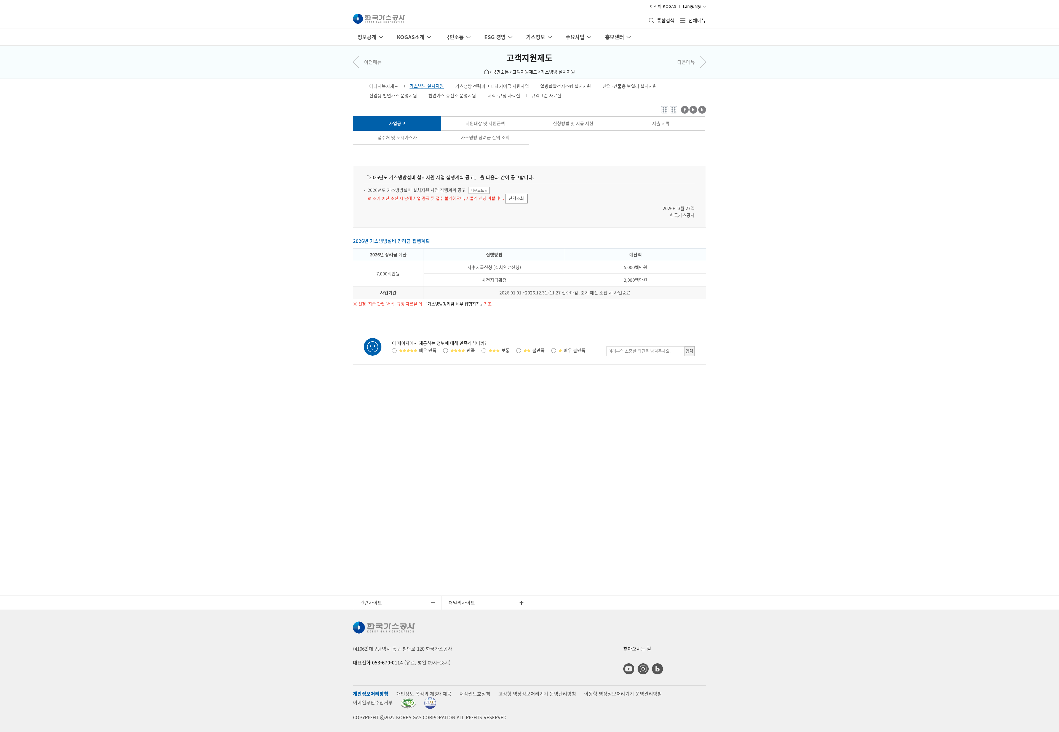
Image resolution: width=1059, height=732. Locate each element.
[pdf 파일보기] (408, 703)
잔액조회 (516, 198)
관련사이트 (371, 602)
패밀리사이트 (461, 602)
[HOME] (486, 71)
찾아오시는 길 (637, 648)
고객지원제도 (529, 57)
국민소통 (500, 71)
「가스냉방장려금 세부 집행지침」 (453, 304)
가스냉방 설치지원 (558, 71)
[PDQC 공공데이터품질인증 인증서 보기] (430, 703)
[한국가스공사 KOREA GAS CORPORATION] (379, 18)
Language (692, 6)
